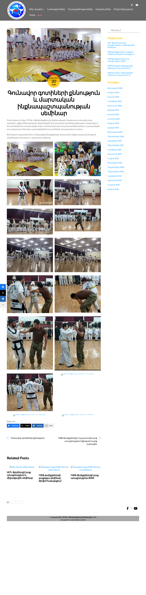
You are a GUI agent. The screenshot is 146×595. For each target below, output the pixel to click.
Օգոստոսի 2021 (114, 154)
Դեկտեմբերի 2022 (115, 136)
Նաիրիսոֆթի (74, 520)
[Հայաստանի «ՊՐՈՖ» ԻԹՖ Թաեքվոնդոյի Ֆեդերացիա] (16, 10)
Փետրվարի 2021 (114, 163)
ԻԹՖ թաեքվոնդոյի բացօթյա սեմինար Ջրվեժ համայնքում (50, 478)
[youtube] (135, 508)
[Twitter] (3, 293)
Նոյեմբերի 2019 (114, 176)
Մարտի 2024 (113, 114)
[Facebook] (3, 287)
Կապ (32, 15)
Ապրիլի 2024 (113, 110)
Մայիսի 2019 (113, 189)
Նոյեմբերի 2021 (114, 150)
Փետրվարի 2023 (115, 132)
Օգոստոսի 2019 (114, 180)
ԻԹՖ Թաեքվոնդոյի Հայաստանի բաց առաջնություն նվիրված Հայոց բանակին (77, 441)
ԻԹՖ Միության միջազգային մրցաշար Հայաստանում (120, 67)
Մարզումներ (103, 9)
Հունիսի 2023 (113, 119)
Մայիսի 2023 (113, 123)
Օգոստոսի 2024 (114, 106)
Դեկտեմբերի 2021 (115, 145)
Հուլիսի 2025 (113, 92)
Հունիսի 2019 (113, 185)
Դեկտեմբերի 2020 (115, 167)
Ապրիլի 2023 (113, 128)
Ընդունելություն (123, 9)
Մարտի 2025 (113, 97)
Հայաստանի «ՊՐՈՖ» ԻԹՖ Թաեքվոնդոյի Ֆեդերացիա (71, 517)
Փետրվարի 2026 (115, 88)
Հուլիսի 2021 (113, 158)
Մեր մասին (36, 9)
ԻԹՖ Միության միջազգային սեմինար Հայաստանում (120, 74)
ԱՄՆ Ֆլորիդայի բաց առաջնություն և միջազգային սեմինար (20, 475)
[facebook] (127, 508)
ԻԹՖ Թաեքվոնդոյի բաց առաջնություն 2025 (84, 476)
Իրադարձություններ (80, 9)
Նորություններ (56, 9)
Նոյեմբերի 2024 (114, 101)
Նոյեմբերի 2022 (114, 141)
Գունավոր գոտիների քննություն (27, 438)
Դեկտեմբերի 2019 (115, 172)
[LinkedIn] (3, 299)
